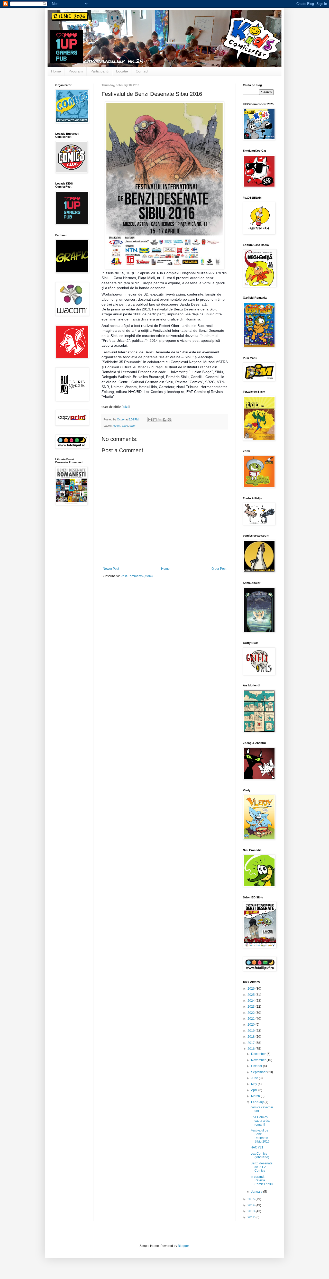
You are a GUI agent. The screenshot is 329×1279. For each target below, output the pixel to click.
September (259, 1072)
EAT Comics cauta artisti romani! (260, 1120)
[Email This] (149, 419)
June (255, 1078)
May (254, 1084)
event (116, 425)
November (259, 1060)
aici (126, 406)
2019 (251, 1031)
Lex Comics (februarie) (260, 1155)
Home (56, 71)
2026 (251, 988)
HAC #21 (257, 1147)
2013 (251, 1211)
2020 (251, 1024)
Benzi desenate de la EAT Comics (261, 1167)
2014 (251, 1205)
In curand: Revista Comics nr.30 (262, 1180)
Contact (142, 71)
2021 (251, 1018)
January (257, 1191)
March (256, 1096)
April (254, 1090)
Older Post (219, 569)
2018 (251, 1036)
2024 (251, 1000)
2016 (251, 1049)
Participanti (99, 71)
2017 (251, 1043)
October (257, 1066)
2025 (251, 995)
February (257, 1102)
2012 (251, 1217)
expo (125, 425)
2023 (251, 1006)
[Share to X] (159, 419)
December (259, 1054)
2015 (251, 1199)
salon (133, 425)
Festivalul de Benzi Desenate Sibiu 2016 (260, 1136)
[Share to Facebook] (164, 419)
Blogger (183, 1246)
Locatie (122, 71)
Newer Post (111, 569)
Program (76, 71)
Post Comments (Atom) (137, 576)
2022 (251, 1013)
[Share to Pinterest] (169, 419)
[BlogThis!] (154, 419)
